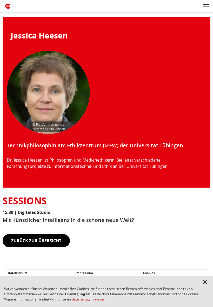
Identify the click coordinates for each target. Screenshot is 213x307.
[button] (205, 282)
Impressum (84, 273)
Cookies (149, 273)
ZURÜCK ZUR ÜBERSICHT (36, 241)
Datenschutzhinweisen (88, 299)
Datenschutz (17, 273)
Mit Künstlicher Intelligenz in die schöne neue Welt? (68, 219)
